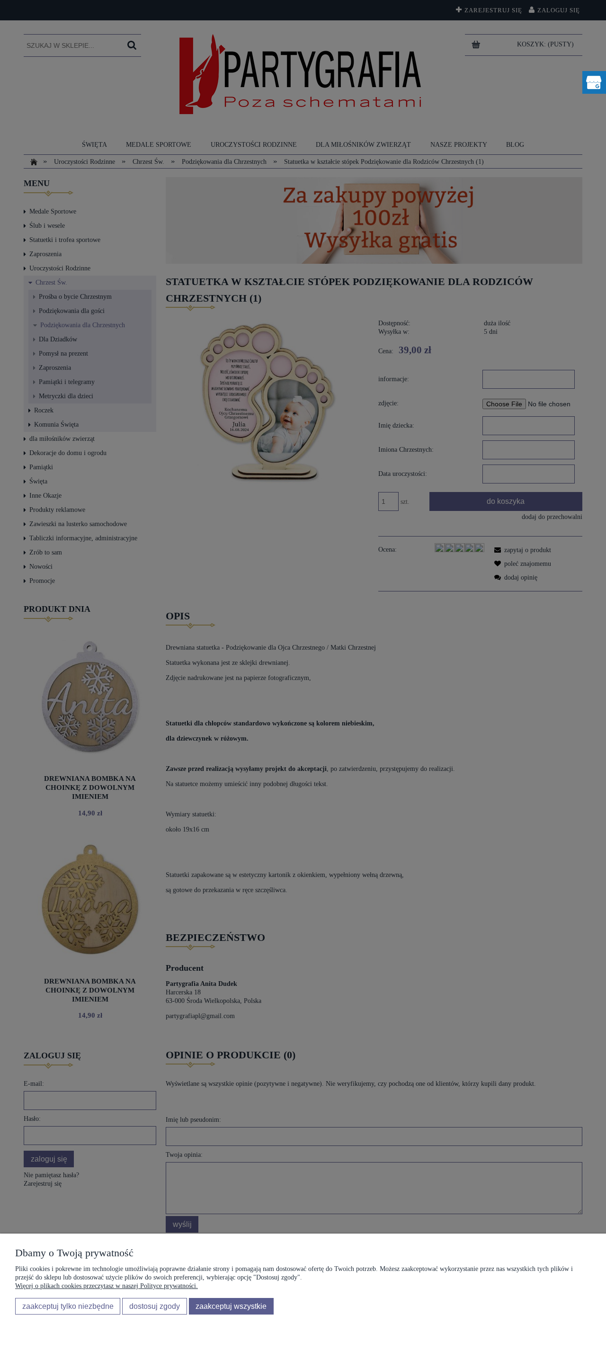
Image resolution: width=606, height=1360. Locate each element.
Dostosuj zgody (154, 1306)
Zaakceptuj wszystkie (231, 1306)
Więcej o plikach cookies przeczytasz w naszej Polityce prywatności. (106, 1285)
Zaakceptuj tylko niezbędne (68, 1306)
